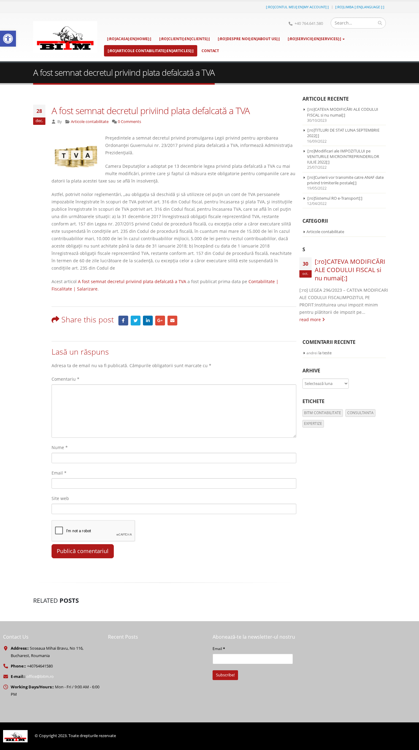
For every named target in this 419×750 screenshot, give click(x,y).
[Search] (380, 23)
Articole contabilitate (90, 121)
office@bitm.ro (40, 676)
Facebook (123, 320)
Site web (60, 498)
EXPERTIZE (313, 423)
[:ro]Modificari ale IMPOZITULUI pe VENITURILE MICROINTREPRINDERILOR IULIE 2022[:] (343, 156)
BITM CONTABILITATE (322, 412)
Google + (160, 320)
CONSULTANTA (360, 412)
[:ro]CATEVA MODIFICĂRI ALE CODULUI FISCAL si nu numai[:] (342, 111)
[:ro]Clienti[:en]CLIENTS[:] (184, 38)
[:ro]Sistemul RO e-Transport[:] (334, 198)
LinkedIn (148, 320)
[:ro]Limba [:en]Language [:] (359, 7)
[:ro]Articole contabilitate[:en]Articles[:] (151, 50)
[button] (8, 39)
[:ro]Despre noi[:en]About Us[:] (249, 38)
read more (310, 319)
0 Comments (129, 121)
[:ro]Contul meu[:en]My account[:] (297, 7)
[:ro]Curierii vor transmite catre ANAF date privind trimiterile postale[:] (345, 180)
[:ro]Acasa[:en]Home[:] (129, 38)
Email (172, 320)
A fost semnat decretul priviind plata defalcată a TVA (132, 281)
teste (327, 353)
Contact (210, 50)
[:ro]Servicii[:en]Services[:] (314, 38)
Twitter (135, 320)
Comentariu (65, 379)
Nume (60, 447)
